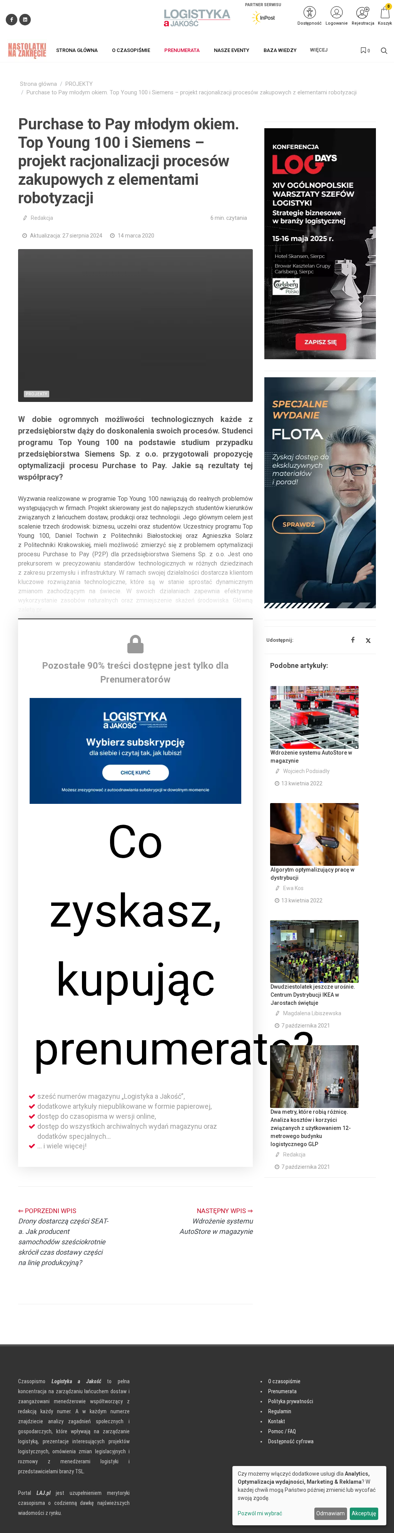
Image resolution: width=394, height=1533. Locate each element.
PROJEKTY (79, 84)
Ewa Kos (293, 888)
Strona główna (38, 84)
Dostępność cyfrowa (291, 1441)
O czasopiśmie (284, 1381)
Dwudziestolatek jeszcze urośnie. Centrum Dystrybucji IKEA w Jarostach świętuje (312, 995)
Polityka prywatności (290, 1401)
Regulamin (279, 1411)
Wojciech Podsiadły (306, 771)
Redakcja (42, 218)
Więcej (318, 50)
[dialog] (309, 1495)
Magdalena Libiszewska (312, 1013)
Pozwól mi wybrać (260, 1513)
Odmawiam (330, 1513)
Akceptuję (364, 1513)
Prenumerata (282, 1391)
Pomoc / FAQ (282, 1431)
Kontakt (276, 1421)
